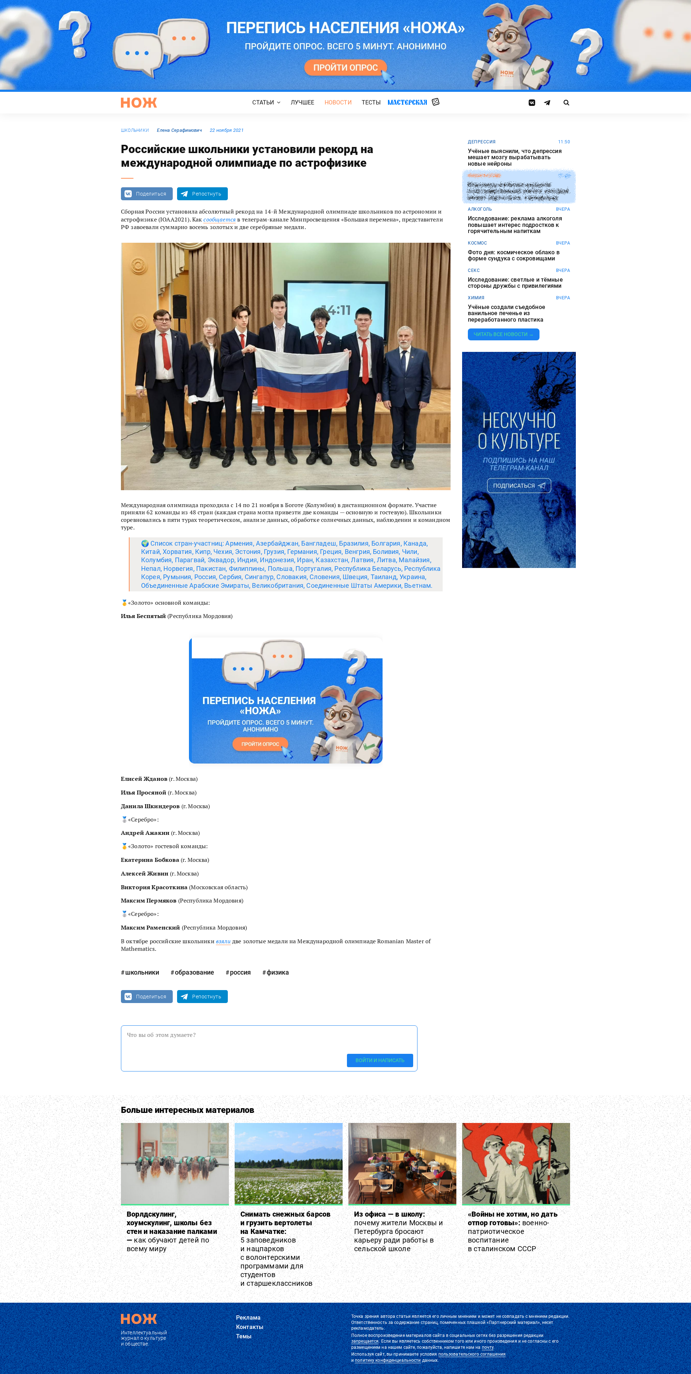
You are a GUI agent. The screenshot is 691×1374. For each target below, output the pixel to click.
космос (477, 243)
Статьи (263, 102)
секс (474, 270)
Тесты (371, 102)
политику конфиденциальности (388, 1360)
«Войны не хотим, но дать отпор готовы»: (512, 1231)
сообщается (219, 219)
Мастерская (407, 102)
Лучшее (303, 102)
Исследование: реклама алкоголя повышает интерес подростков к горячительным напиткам (515, 224)
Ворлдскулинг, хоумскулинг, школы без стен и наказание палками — (172, 1231)
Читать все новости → (504, 334)
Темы (244, 1336)
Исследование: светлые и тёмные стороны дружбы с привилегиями (515, 283)
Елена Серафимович (179, 130)
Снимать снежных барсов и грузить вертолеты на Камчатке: (285, 1249)
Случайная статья (435, 102)
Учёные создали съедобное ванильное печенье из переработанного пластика (506, 313)
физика (278, 972)
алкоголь (480, 209)
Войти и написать (380, 1060)
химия (476, 297)
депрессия (482, 141)
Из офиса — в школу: (398, 1231)
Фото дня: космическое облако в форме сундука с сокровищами (514, 255)
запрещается (365, 1341)
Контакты (249, 1327)
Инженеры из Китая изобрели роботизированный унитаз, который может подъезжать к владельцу (518, 191)
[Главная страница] (139, 102)
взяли (223, 941)
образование (194, 972)
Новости (338, 102)
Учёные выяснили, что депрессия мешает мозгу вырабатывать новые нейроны (515, 157)
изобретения (484, 175)
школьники (135, 130)
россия (240, 972)
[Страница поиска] (566, 103)
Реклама (248, 1317)
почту (488, 1347)
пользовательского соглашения (472, 1354)
